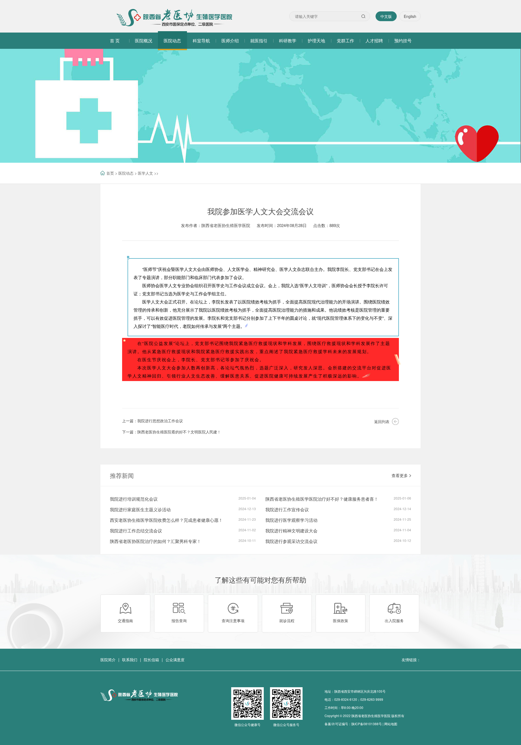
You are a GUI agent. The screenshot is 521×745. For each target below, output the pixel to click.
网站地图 (390, 723)
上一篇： (152, 420)
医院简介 (108, 659)
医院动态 (126, 173)
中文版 (386, 16)
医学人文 (145, 173)
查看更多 (400, 475)
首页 (110, 173)
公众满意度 (175, 659)
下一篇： (171, 431)
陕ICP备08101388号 (366, 723)
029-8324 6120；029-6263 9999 (358, 699)
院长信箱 (151, 659)
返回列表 (381, 421)
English (410, 16)
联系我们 (129, 659)
